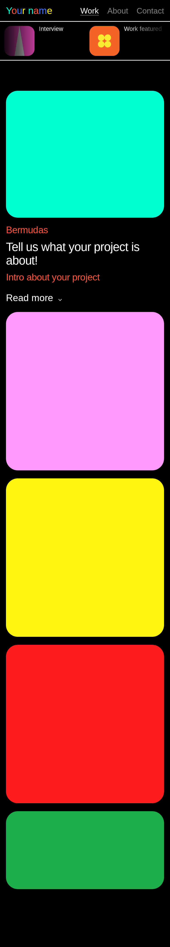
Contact (150, 10)
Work (89, 10)
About (117, 10)
